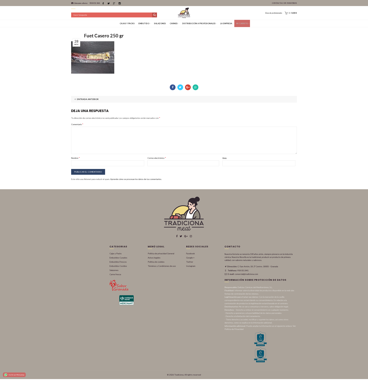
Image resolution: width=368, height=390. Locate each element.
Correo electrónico (156, 157)
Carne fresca (115, 274)
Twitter (180, 87)
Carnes (174, 23)
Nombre (75, 157)
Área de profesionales (273, 13)
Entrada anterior (87, 99)
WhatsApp (195, 87)
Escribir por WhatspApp (16, 375)
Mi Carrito (242, 23)
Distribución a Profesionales (199, 23)
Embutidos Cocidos (118, 266)
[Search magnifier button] (154, 15)
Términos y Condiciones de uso (162, 266)
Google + (190, 257)
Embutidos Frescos (118, 262)
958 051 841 (95, 3)
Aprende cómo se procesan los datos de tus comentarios (135, 179)
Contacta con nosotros (284, 3)
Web (224, 158)
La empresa (226, 23)
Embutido (143, 23)
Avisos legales (154, 257)
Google (188, 87)
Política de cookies (156, 262)
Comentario (77, 124)
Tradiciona (179, 374)
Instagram (190, 266)
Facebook (173, 87)
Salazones (160, 23)
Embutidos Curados (118, 257)
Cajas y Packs (127, 23)
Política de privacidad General (161, 253)
